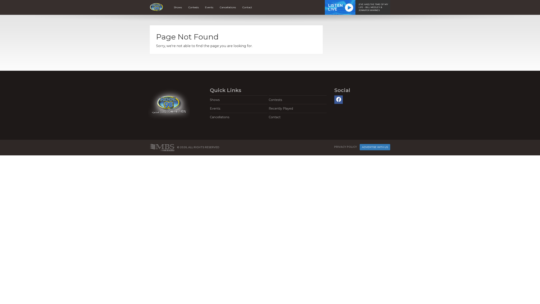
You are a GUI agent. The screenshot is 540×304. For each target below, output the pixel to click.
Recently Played (281, 108)
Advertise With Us (375, 147)
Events (209, 7)
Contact (247, 7)
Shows (178, 7)
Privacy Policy (345, 146)
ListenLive (335, 7)
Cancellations (228, 7)
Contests (193, 7)
